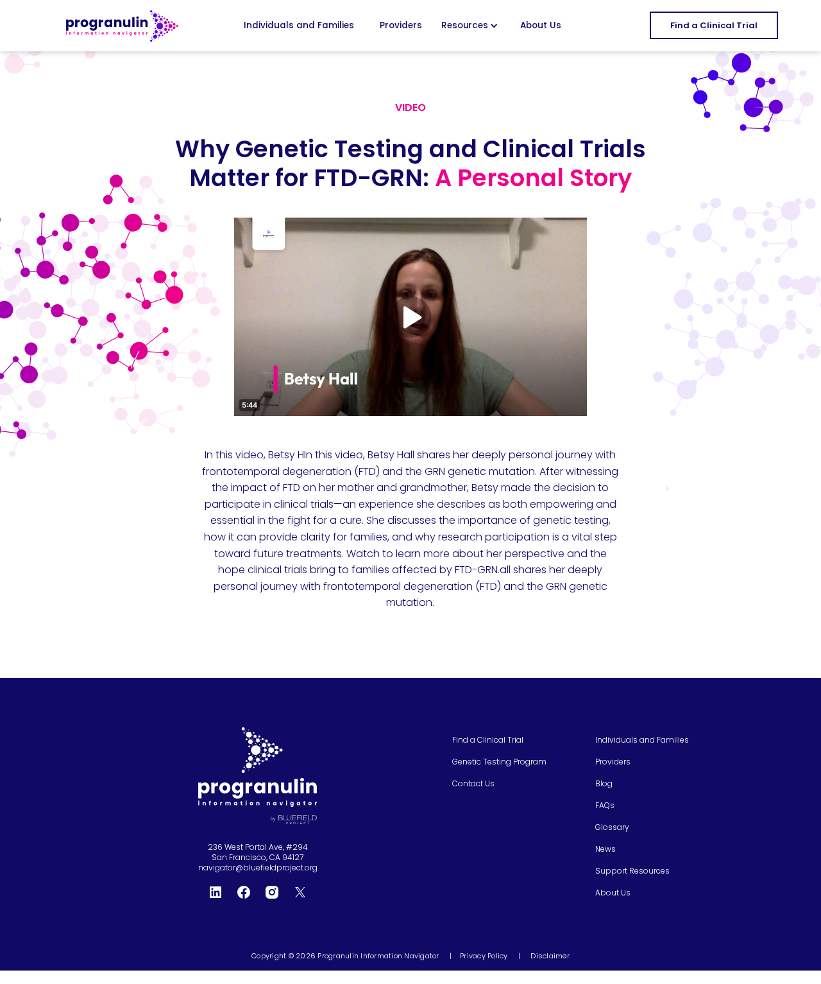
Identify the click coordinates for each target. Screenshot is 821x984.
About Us (540, 25)
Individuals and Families (299, 25)
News (605, 849)
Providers (401, 25)
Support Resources (632, 871)
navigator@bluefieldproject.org (257, 867)
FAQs (604, 805)
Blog (604, 784)
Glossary (612, 827)
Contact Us (473, 784)
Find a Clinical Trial (714, 25)
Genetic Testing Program (499, 762)
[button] (471, 25)
